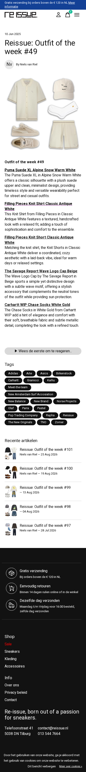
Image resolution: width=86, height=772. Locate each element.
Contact (11, 700)
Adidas (13, 373)
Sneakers (12, 651)
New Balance (16, 401)
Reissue (68, 415)
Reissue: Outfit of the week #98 (45, 507)
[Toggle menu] (76, 14)
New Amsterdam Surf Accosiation (30, 394)
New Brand (41, 401)
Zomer (59, 422)
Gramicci (33, 380)
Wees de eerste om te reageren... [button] (45, 351)
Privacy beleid (16, 692)
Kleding (11, 659)
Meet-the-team (18, 387)
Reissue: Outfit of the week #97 (45, 525)
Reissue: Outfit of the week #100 (46, 468)
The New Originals (20, 422)
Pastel (41, 408)
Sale (8, 644)
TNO (43, 422)
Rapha (50, 415)
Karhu (51, 380)
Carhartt (13, 380)
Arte (29, 373)
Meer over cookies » (70, 766)
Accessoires (15, 666)
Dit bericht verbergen (42, 766)
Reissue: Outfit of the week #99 (45, 487)
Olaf (11, 408)
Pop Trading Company (23, 415)
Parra (25, 408)
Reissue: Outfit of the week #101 (46, 449)
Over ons (12, 685)
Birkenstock (64, 373)
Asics (44, 373)
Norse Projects (66, 401)
